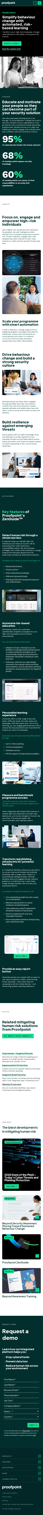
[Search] (35, 3)
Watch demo (20, 956)
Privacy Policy (26, 1430)
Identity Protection (11, 1084)
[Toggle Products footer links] (39, 1456)
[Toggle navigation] (39, 3)
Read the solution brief (11, 49)
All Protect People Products (17, 1036)
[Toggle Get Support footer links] (39, 1467)
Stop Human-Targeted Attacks (17, 1053)
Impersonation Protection (15, 1065)
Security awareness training (13, 118)
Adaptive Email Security (14, 1074)
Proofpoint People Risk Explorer (26, 234)
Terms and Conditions (9, 1493)
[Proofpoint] (9, 3)
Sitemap (5, 1500)
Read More (10, 1186)
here (34, 1435)
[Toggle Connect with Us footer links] (39, 1479)
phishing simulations (30, 555)
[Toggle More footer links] (39, 1473)
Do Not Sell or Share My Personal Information (17, 1504)
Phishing (9, 579)
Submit (32, 1425)
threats (33, 241)
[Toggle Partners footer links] (39, 1462)
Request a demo (10, 43)
